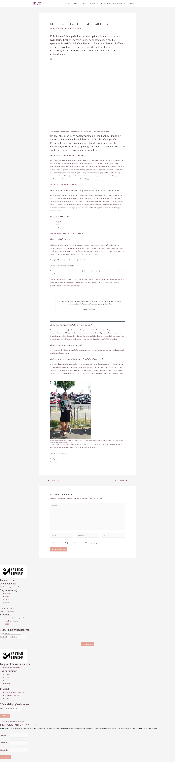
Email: (2, 709)
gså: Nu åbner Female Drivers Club (65, 185)
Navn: (2, 633)
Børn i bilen (94, 3)
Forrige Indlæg (54, 480)
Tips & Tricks (105, 3)
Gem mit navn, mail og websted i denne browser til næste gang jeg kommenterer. (79, 543)
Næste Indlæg (121, 480)
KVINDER (53, 28)
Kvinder (83, 3)
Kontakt (131, 3)
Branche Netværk (119, 3)
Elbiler (75, 3)
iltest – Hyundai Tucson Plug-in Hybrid (71, 260)
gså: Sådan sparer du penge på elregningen (68, 233)
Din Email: (3, 637)
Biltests (67, 3)
